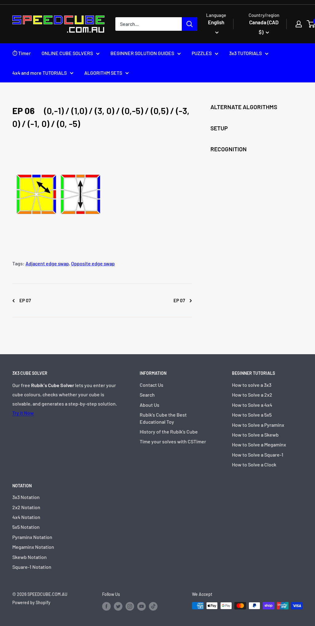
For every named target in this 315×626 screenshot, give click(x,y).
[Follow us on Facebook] (106, 606)
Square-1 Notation (31, 567)
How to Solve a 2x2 (252, 395)
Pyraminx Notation (32, 537)
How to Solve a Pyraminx (258, 425)
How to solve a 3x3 (251, 385)
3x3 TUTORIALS (245, 53)
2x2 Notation (26, 507)
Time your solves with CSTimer (173, 441)
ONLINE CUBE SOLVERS (67, 53)
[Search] (189, 24)
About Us (149, 405)
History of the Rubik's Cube (169, 431)
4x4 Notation (26, 517)
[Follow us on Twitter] (118, 606)
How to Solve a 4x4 (252, 405)
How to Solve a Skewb (255, 435)
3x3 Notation (26, 497)
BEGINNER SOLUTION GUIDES (142, 53)
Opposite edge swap (93, 263)
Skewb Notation (29, 557)
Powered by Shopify (31, 602)
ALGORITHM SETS (103, 73)
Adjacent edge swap (47, 263)
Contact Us (151, 385)
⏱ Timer (21, 53)
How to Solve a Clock (254, 464)
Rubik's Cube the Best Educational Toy (163, 418)
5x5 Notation (26, 527)
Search (147, 395)
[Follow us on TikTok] (153, 606)
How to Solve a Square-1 (257, 455)
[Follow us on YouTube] (141, 606)
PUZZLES (202, 53)
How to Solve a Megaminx (259, 444)
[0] (311, 24)
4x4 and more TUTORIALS (39, 73)
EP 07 (24, 300)
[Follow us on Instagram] (130, 606)
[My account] (299, 24)
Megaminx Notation (33, 547)
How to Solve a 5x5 (252, 415)
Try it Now (23, 413)
